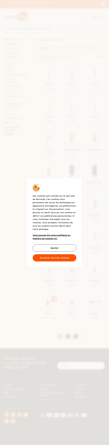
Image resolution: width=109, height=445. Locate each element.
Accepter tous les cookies (54, 257)
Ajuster (55, 248)
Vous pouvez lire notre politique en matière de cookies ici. (51, 237)
